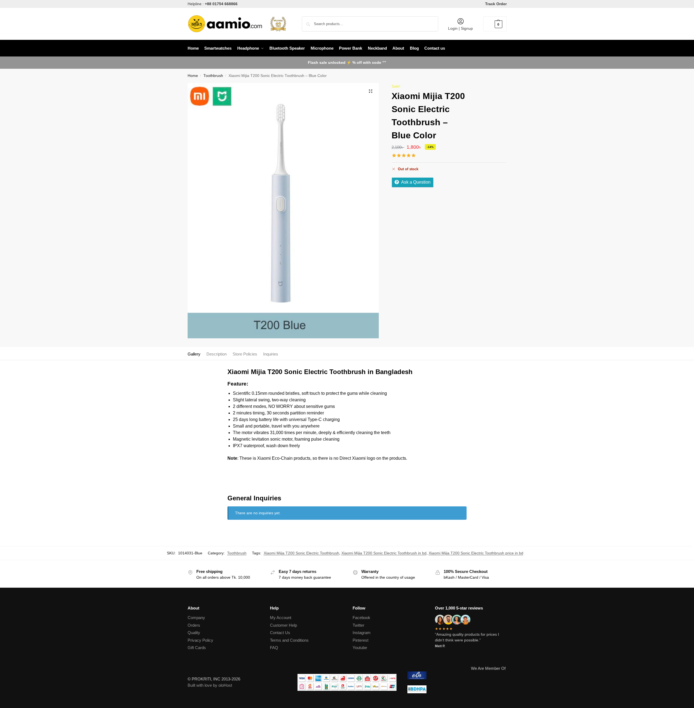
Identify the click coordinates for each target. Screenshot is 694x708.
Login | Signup (460, 28)
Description (216, 354)
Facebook (361, 617)
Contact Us (280, 632)
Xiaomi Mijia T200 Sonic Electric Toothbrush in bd (383, 553)
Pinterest (360, 640)
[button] (495, 23)
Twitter (358, 625)
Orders (194, 625)
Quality (194, 632)
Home (193, 76)
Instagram (362, 632)
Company (196, 617)
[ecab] (456, 675)
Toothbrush (213, 76)
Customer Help (283, 625)
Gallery (194, 354)
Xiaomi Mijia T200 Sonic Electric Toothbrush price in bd (476, 553)
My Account (280, 617)
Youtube (360, 647)
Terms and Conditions (289, 640)
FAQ (274, 647)
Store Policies (245, 354)
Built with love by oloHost (210, 685)
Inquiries (270, 354)
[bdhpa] (456, 689)
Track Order (496, 4)
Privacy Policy (200, 640)
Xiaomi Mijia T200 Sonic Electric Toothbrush (301, 553)
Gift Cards (197, 647)
